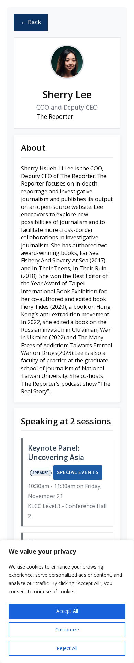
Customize (67, 629)
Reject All (67, 648)
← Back (31, 22)
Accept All (67, 611)
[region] (67, 601)
